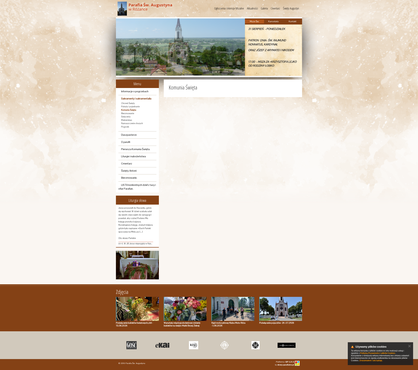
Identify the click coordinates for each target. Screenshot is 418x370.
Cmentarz (275, 8)
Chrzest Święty (128, 103)
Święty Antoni (129, 170)
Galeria (264, 8)
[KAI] (141, 345)
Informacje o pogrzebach (134, 91)
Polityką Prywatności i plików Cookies (377, 353)
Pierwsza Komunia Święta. (135, 149)
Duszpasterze (129, 135)
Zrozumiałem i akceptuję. (371, 360)
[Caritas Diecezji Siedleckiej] (234, 345)
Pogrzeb (125, 126)
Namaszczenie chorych (132, 123)
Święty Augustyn (291, 8)
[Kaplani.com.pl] (265, 345)
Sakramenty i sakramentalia (136, 98)
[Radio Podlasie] (172, 345)
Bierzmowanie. (129, 177)
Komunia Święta (128, 110)
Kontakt (292, 21)
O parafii (125, 142)
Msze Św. (254, 21)
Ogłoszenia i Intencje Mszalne (229, 8)
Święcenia (125, 116)
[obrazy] (137, 265)
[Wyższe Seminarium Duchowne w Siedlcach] (203, 345)
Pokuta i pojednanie (130, 106)
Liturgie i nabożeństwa (133, 156)
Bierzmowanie (127, 113)
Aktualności (252, 8)
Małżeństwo (126, 120)
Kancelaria (273, 21)
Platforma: (285, 362)
